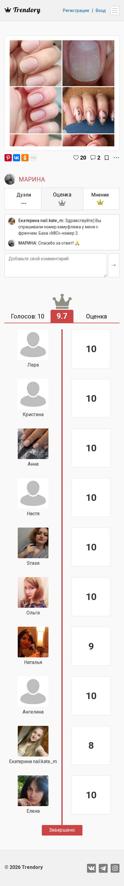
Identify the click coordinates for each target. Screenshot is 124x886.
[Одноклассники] (25, 157)
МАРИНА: (27, 243)
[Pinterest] (8, 157)
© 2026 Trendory (24, 867)
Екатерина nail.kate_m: (41, 220)
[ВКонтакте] (16, 157)
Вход (101, 10)
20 (83, 157)
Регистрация (76, 10)
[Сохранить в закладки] (107, 157)
